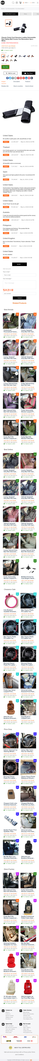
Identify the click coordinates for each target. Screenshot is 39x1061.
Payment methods (10, 1015)
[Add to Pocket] (29, 78)
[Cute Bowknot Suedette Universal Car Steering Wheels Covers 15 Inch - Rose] (11, 601)
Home (3, 8)
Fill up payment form (27, 1032)
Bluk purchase (26, 1012)
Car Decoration (20, 8)
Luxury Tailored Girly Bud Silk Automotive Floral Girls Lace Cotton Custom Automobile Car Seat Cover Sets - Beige (28, 550)
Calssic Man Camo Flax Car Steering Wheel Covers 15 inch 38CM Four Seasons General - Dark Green (28, 750)
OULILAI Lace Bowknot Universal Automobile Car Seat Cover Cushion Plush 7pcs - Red (10, 970)
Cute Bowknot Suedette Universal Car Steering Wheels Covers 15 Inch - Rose (11, 610)
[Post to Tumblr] (31, 78)
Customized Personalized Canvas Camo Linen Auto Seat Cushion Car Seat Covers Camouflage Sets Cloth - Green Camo (10, 331)
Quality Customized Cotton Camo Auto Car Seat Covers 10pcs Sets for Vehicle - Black (27, 917)
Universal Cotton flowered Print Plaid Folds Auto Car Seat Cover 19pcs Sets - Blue (27, 690)
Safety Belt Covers (10, 14)
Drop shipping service (28, 1018)
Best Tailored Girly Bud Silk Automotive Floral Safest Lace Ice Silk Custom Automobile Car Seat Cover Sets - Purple (10, 411)
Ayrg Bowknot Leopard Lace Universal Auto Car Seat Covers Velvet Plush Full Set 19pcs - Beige (28, 717)
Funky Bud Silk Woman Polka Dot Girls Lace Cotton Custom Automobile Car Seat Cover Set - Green (27, 437)
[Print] (13, 78)
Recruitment (8, 1018)
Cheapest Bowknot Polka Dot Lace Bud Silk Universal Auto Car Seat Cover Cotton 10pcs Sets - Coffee (27, 804)
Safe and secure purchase (11, 1027)
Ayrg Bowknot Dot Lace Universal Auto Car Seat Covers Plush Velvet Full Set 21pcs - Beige (28, 970)
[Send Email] (15, 78)
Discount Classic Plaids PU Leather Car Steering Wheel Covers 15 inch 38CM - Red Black (11, 664)
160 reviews (35, 45)
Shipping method (9, 1017)
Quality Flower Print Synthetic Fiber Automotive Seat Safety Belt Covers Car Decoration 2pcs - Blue (10, 830)
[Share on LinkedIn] (26, 78)
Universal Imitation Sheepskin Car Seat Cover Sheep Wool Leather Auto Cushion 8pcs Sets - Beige (11, 944)
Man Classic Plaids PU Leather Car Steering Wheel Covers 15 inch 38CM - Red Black (10, 637)
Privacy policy (9, 1032)
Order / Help (26, 1029)
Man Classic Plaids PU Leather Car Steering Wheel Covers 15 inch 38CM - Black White (28, 637)
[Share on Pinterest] (18, 78)
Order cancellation (9, 1025)
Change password (27, 1030)
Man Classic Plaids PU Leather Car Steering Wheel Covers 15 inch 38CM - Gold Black (28, 610)
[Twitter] (10, 78)
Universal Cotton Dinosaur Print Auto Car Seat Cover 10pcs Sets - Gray (28, 830)
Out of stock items (27, 1017)
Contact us (8, 1013)
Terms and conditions (10, 1029)
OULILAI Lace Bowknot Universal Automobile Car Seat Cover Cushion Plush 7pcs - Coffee (10, 717)
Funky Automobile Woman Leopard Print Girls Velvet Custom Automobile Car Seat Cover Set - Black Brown (11, 577)
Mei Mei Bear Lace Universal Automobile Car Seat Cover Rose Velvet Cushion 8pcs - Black (11, 857)
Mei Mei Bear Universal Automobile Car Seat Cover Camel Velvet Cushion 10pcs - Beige (28, 944)
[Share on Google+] (23, 78)
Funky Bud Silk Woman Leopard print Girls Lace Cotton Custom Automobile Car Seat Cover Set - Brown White (11, 437)
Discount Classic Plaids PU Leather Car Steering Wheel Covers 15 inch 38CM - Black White (28, 664)
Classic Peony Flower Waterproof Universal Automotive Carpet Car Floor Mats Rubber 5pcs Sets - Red (28, 777)
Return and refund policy (28, 1013)
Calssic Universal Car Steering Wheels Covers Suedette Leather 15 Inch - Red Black (10, 750)
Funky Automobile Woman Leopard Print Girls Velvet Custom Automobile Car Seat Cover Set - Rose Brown (28, 411)
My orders (25, 1025)
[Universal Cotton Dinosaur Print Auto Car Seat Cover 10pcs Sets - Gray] (28, 820)
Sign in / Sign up (26, 1027)
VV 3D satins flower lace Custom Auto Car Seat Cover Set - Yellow (11, 997)
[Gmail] (21, 78)
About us (7, 1012)
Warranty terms (26, 1015)
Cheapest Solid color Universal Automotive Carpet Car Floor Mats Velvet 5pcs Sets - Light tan (11, 804)
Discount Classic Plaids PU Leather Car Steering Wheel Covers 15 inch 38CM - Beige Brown (11, 777)
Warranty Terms (9, 1030)
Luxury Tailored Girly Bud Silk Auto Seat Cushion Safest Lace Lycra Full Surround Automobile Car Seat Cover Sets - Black (10, 384)
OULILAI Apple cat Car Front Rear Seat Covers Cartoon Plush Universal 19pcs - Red (28, 997)
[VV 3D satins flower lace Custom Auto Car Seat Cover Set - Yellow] (11, 987)
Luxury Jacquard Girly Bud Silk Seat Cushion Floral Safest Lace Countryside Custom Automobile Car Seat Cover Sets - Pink (11, 357)
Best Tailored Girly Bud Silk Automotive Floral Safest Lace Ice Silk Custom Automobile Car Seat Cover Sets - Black (10, 890)
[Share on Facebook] (7, 78)
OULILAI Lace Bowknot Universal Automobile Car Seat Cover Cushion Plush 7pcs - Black (28, 857)
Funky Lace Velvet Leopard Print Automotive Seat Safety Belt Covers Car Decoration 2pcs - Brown (10, 690)
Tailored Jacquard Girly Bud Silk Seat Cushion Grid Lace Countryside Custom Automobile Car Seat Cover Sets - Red (10, 524)
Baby (25, 14)
